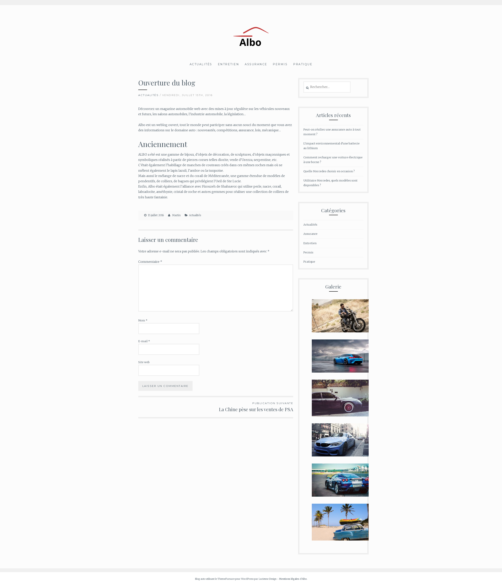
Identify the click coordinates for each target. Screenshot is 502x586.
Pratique (302, 64)
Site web (144, 362)
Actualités (201, 64)
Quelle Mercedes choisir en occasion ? (329, 171)
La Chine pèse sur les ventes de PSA (256, 407)
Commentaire (150, 262)
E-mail (144, 341)
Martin (176, 215)
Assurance (256, 64)
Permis (280, 64)
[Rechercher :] (327, 87)
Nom (142, 320)
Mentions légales (289, 578)
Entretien (228, 64)
